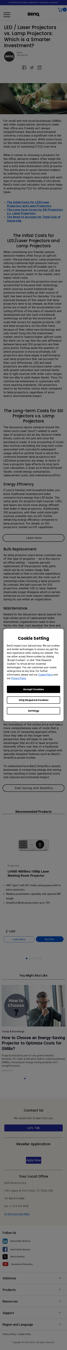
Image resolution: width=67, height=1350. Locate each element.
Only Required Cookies (33, 700)
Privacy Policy (18, 678)
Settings (33, 710)
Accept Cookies (33, 689)
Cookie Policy (45, 674)
